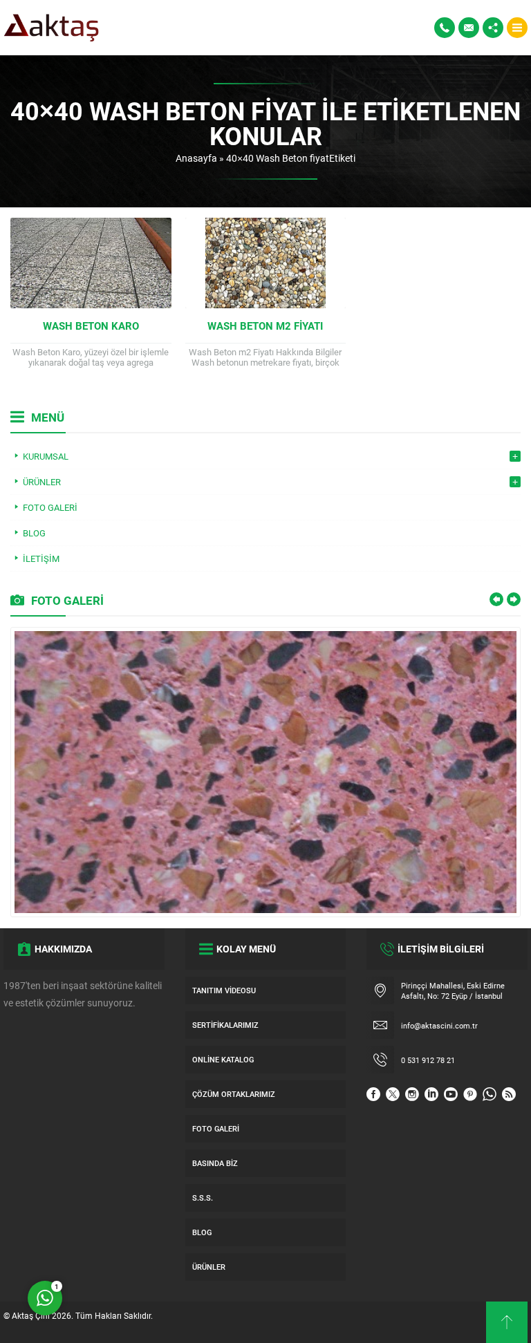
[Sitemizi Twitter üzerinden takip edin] (393, 1094)
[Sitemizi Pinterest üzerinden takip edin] (470, 1094)
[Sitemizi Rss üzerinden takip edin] (509, 1094)
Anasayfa (196, 158)
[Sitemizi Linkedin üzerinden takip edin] (431, 1094)
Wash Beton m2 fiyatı (265, 325)
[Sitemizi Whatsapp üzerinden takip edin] (489, 1094)
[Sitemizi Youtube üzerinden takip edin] (451, 1094)
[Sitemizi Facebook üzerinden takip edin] (373, 1094)
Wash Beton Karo (91, 325)
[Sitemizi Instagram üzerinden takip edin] (412, 1094)
